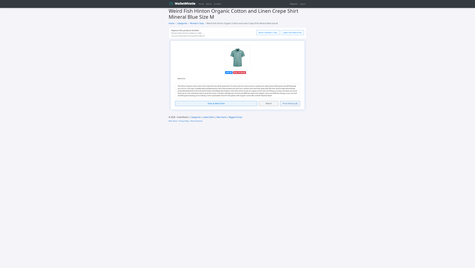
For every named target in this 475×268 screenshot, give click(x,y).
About (209, 3)
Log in (302, 3)
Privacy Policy (184, 121)
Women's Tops (197, 23)
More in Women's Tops (267, 32)
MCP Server (173, 121)
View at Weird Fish (216, 103)
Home (201, 3)
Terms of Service (196, 121)
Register (294, 3)
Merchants (222, 117)
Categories (182, 23)
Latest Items (208, 117)
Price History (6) (290, 103)
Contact (217, 3)
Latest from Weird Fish (292, 32)
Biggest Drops (235, 117)
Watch (269, 103)
